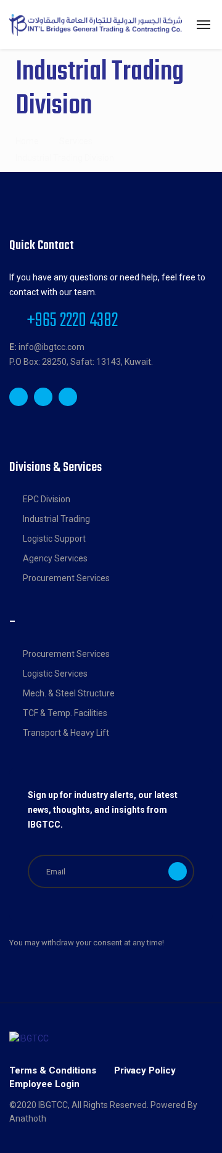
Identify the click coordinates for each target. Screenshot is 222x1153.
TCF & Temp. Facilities (65, 713)
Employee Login (44, 1084)
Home (27, 141)
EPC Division (46, 499)
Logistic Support (54, 539)
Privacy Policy (145, 1070)
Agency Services (55, 558)
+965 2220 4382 (72, 321)
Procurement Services (66, 578)
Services (75, 141)
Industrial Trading (56, 519)
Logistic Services (55, 673)
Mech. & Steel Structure (69, 693)
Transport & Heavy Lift (66, 733)
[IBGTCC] (95, 24)
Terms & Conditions (52, 1070)
